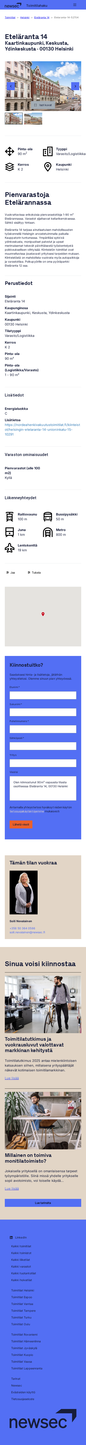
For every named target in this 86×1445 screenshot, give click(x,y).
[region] (43, 86)
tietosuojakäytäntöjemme (27, 811)
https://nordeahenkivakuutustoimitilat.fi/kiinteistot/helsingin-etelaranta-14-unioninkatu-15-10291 (42, 429)
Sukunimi (16, 704)
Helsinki (24, 17)
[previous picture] (11, 86)
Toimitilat (10, 17)
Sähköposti (17, 738)
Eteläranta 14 (41, 17)
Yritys (13, 754)
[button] (43, 105)
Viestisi (14, 772)
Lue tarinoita (43, 1202)
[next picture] (75, 86)
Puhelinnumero (19, 721)
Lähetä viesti (21, 824)
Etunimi (15, 687)
